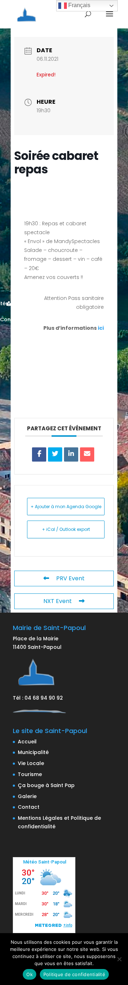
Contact (28, 807)
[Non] (119, 959)
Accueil (27, 741)
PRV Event (70, 578)
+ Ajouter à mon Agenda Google (66, 507)
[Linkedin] (71, 454)
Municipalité (33, 752)
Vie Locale (31, 763)
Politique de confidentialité (74, 974)
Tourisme (30, 774)
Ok (29, 974)
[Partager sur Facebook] (39, 454)
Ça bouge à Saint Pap (46, 785)
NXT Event (57, 601)
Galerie (27, 796)
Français (78, 5)
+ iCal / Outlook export (66, 529)
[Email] (87, 454)
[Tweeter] (55, 454)
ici (101, 328)
